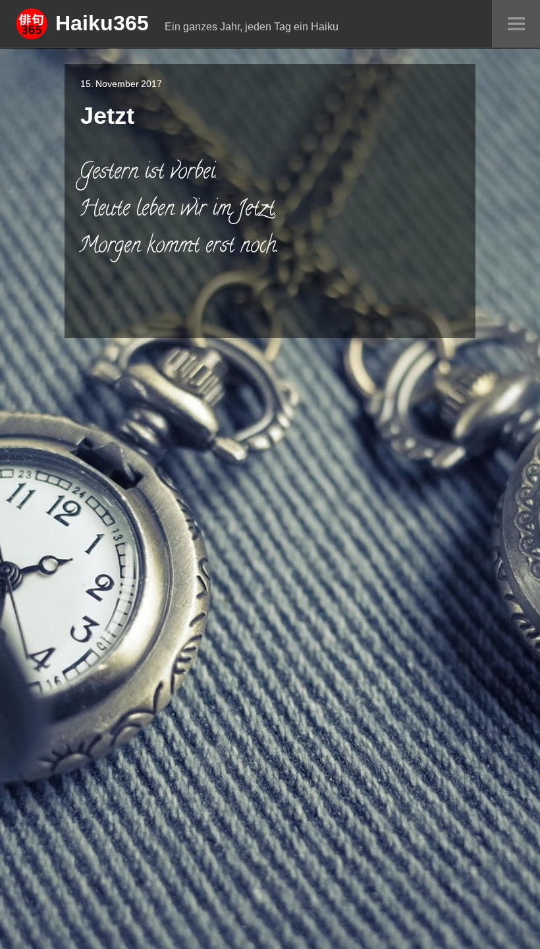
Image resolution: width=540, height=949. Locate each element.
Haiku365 (102, 22)
